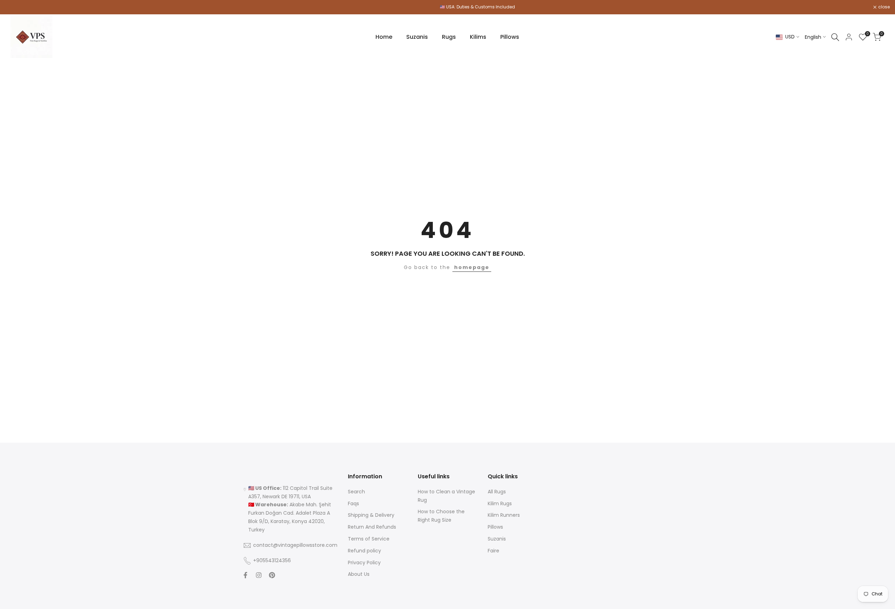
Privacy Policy (364, 562)
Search (356, 491)
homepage (471, 267)
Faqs (353, 503)
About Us (359, 574)
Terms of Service (368, 538)
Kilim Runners (504, 515)
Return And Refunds (372, 526)
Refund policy (364, 550)
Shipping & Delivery (371, 515)
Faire (493, 550)
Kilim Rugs (500, 503)
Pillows (495, 526)
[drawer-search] (835, 37)
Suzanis (497, 538)
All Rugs (497, 491)
